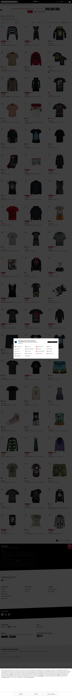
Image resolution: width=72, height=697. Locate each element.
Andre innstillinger (51, 694)
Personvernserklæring (30, 677)
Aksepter (21, 694)
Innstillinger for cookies (5, 677)
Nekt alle (36, 694)
